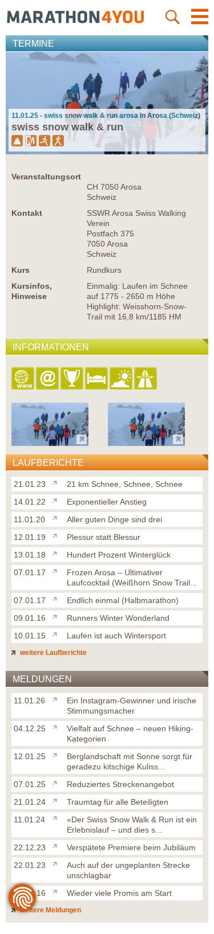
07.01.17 (30, 572)
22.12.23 (30, 847)
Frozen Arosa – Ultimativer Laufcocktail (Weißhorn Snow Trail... (132, 577)
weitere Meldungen (49, 910)
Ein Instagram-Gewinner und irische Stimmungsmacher (131, 705)
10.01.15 (30, 635)
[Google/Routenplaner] (146, 379)
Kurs (20, 270)
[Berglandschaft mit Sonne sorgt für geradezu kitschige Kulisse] (57, 754)
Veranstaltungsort (46, 176)
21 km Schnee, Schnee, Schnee (125, 484)
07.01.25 (30, 784)
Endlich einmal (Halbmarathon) (123, 600)
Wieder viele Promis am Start (119, 893)
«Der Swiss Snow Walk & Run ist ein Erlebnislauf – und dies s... (132, 824)
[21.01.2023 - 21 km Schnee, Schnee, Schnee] (49, 443)
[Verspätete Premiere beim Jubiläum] (57, 845)
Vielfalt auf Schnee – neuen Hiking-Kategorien (130, 733)
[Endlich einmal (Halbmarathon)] (57, 598)
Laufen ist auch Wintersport (116, 635)
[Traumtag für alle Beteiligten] (57, 799)
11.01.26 (29, 700)
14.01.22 (30, 501)
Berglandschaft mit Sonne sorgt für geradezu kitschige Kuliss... (129, 761)
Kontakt (26, 213)
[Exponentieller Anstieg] (57, 499)
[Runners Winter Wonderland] (57, 615)
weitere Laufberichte (52, 653)
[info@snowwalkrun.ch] (48, 379)
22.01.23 (30, 865)
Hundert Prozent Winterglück (119, 554)
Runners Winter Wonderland (118, 617)
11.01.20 (29, 519)
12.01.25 (30, 756)
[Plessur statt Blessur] (57, 535)
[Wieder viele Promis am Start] (57, 891)
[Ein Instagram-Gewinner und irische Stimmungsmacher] (57, 698)
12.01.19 (30, 537)
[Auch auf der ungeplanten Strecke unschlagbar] (57, 863)
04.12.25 (30, 728)
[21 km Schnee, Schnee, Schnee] (57, 482)
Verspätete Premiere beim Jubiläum (131, 847)
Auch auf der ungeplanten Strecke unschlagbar (128, 870)
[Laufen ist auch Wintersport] (57, 633)
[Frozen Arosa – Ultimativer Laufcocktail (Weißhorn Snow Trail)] (57, 570)
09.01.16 (30, 617)
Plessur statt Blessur (103, 537)
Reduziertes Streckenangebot (120, 784)
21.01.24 (30, 801)
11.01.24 (29, 819)
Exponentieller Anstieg (107, 501)
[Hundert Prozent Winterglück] (57, 552)
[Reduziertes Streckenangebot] (57, 782)
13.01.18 (30, 554)
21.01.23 (30, 484)
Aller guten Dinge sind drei (114, 519)
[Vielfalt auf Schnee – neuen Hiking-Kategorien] (57, 726)
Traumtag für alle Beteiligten (117, 801)
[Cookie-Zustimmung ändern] (22, 897)
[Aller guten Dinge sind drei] (57, 517)
